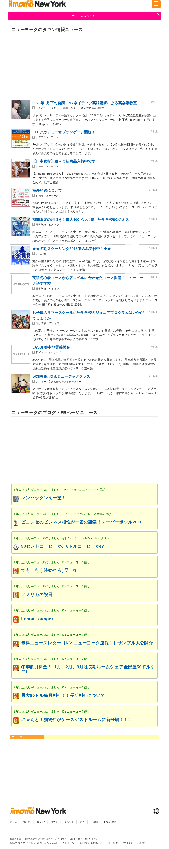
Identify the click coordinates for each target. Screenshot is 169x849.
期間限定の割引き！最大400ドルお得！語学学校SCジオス (80, 219)
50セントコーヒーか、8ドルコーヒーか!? (62, 546)
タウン (54, 821)
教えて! (41, 821)
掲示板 (27, 821)
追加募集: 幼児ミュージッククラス (61, 376)
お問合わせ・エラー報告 (105, 843)
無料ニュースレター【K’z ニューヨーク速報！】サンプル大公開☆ (87, 642)
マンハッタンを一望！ (43, 497)
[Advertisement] (84, 65)
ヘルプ (141, 843)
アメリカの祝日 (37, 594)
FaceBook (110, 821)
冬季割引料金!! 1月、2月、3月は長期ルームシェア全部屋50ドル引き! (88, 668)
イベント (69, 821)
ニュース (17, 737)
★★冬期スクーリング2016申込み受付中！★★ (71, 249)
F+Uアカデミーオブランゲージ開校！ (63, 132)
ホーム (13, 821)
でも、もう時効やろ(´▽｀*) (48, 570)
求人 (82, 821)
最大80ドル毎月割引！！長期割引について (63, 695)
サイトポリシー (68, 843)
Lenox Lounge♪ (37, 618)
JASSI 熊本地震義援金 (51, 347)
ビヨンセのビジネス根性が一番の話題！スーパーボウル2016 (82, 521)
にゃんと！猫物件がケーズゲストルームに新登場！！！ (76, 719)
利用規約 (85, 843)
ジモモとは (127, 843)
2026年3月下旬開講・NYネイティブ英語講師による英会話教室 (84, 103)
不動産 (94, 821)
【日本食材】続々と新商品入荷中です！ (65, 161)
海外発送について (47, 190)
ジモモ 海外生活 (27, 843)
